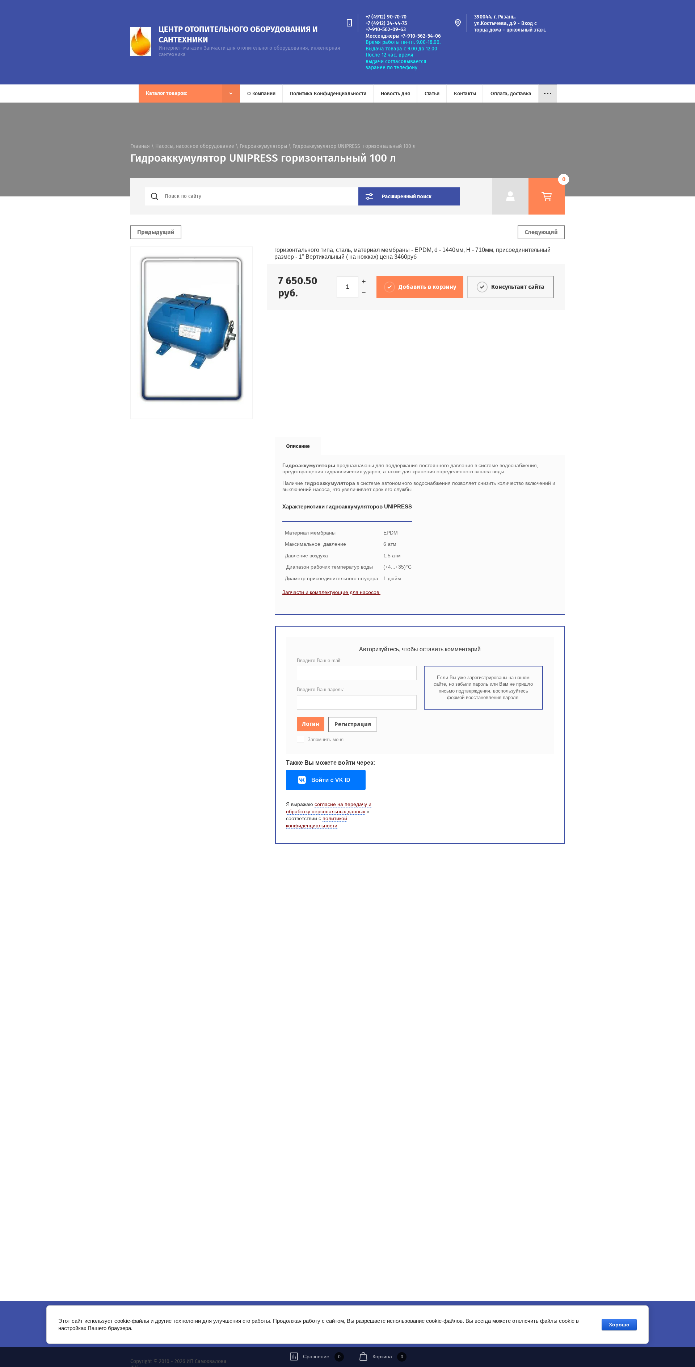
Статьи (432, 94)
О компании (261, 94)
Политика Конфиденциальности (328, 94)
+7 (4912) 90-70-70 (386, 17)
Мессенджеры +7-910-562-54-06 (403, 36)
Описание (298, 446)
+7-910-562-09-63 (386, 29)
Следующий (541, 232)
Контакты (465, 94)
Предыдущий (155, 232)
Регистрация (352, 724)
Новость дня (395, 94)
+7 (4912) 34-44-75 (386, 23)
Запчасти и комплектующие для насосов (331, 592)
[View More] (548, 93)
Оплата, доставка (510, 94)
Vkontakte (326, 780)
